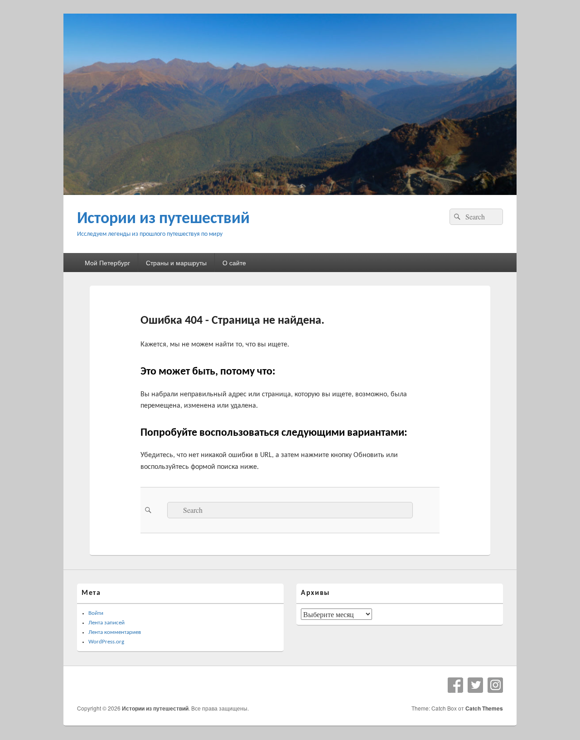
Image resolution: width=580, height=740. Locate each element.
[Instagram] (495, 685)
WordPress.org (106, 642)
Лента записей (106, 623)
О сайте (234, 262)
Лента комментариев (114, 632)
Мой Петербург (107, 262)
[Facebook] (455, 685)
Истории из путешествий (163, 219)
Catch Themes (484, 708)
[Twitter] (475, 685)
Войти (95, 613)
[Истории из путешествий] (290, 192)
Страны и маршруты (176, 262)
